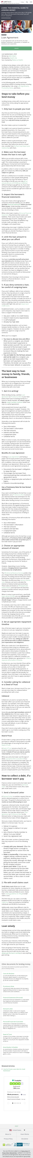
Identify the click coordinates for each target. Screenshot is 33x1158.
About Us (8, 1134)
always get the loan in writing (11, 953)
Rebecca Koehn (17, 60)
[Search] (27, 2)
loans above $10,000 (8, 596)
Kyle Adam (12, 56)
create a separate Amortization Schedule (16, 659)
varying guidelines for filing (13, 894)
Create (16, 48)
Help (22, 2)
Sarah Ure (13, 58)
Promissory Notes (7, 88)
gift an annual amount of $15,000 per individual (15, 182)
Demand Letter (8, 796)
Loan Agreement (14, 457)
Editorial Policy (13, 1153)
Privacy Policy (8, 1139)
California (5, 902)
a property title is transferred (15, 759)
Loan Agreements (23, 86)
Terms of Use (24, 1151)
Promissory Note (16, 397)
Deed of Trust (6, 745)
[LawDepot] (6, 2)
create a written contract (14, 402)
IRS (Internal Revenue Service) (13, 573)
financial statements (14, 204)
